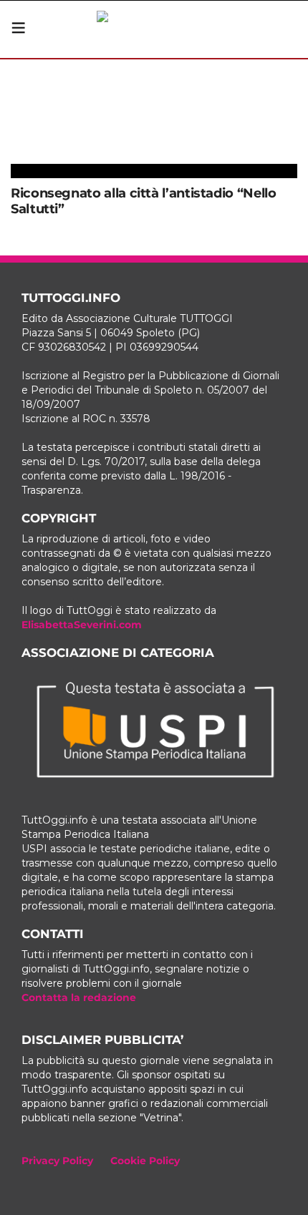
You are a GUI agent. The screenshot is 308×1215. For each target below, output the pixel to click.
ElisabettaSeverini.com (81, 624)
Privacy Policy (57, 1160)
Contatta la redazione (78, 997)
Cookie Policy (145, 1160)
